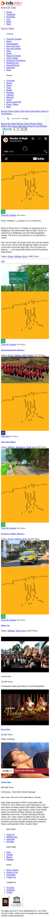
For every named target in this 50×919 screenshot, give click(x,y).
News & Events (13, 46)
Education (10, 67)
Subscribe (10, 839)
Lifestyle (10, 95)
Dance (9, 85)
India (8, 852)
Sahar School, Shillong (8, 442)
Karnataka (10, 17)
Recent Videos (7, 111)
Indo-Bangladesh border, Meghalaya (13, 350)
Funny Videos (12, 104)
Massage (10, 97)
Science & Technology (16, 60)
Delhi (8, 21)
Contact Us (11, 877)
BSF (24, 355)
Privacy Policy (12, 870)
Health (9, 90)
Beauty (9, 83)
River (25, 256)
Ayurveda (10, 80)
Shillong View (5, 625)
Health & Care (12, 63)
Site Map (10, 842)
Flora (8, 51)
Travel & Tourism (13, 39)
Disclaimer (10, 875)
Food (8, 88)
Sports (9, 53)
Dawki (10, 256)
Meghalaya (20, 447)
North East (30, 447)
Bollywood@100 (13, 102)
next (3, 261)
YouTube (10, 887)
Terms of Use (12, 872)
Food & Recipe (12, 65)
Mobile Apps (11, 837)
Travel (9, 99)
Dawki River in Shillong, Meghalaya (12, 534)
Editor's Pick (19, 111)
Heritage (10, 92)
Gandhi (9, 854)
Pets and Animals (13, 48)
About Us (44, 111)
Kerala (9, 12)
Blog (38, 111)
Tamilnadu (10, 14)
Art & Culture (12, 58)
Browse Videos (7, 28)
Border (30, 355)
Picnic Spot (20, 631)
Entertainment (12, 44)
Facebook (10, 890)
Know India (30, 111)
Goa (8, 19)
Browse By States (8, 7)
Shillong (18, 256)
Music (9, 41)
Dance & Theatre (13, 56)
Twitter (9, 892)
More (8, 24)
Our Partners (6, 113)
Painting (9, 859)
